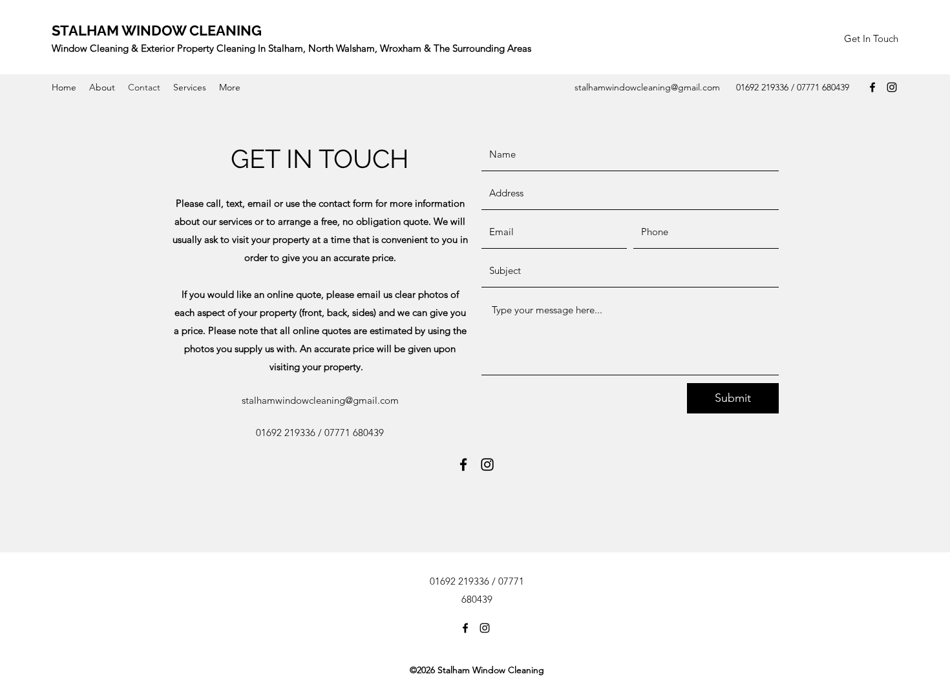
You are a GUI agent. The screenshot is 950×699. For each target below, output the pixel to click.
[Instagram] (891, 87)
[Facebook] (872, 87)
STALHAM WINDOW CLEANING (157, 30)
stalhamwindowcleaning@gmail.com (647, 87)
